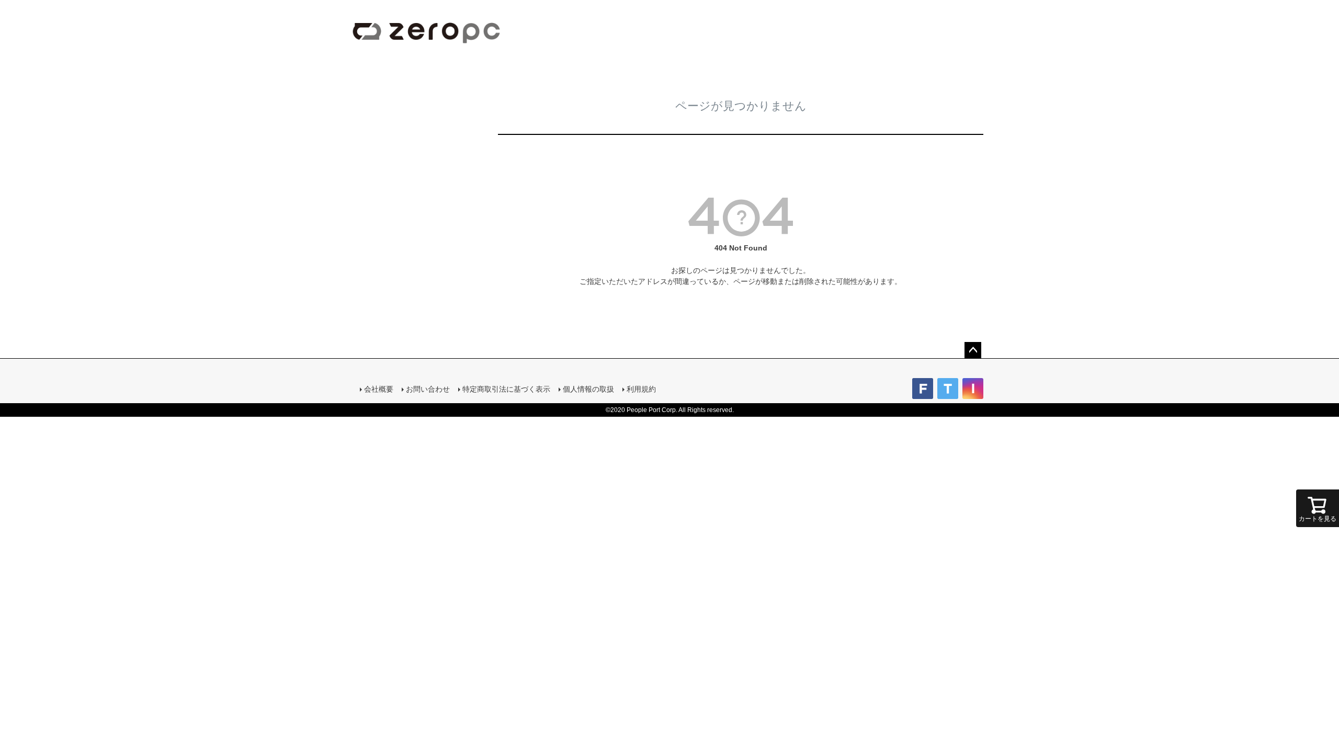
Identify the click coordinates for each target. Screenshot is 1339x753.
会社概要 (378, 389)
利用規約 (641, 389)
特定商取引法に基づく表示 (506, 389)
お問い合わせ (428, 389)
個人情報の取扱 (588, 389)
